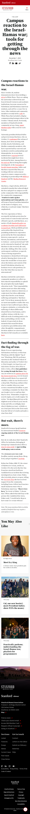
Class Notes (5, 759)
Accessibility (5, 769)
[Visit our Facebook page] (1, 766)
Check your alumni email (10, 720)
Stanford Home (9, 789)
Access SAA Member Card (10, 723)
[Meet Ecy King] (15, 546)
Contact (15, 738)
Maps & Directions (9, 792)
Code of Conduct (6, 771)
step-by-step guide (7, 447)
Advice (3, 749)
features (22, 431)
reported (14, 156)
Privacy (21, 792)
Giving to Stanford (8, 728)
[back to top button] (25, 809)
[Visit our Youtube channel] (13, 766)
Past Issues (5, 756)
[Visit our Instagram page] (9, 766)
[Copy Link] (20, 63)
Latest (3, 738)
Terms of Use (23, 769)
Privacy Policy (14, 769)
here (2, 335)
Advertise (15, 749)
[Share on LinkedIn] (13, 63)
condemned (13, 139)
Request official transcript (10, 726)
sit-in (3, 97)
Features (4, 742)
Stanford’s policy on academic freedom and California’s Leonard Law (13, 225)
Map (3, 712)
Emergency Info (9, 798)
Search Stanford (9, 795)
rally (21, 114)
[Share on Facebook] (10, 63)
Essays (3, 745)
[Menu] (27, 8)
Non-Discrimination (21, 801)
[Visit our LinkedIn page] (5, 766)
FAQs (14, 752)
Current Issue (6, 752)
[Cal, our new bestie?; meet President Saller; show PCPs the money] (15, 587)
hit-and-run (5, 163)
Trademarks (21, 798)
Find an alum (6, 718)
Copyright (21, 795)
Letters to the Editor (19, 742)
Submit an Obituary (19, 745)
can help (21, 459)
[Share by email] (16, 63)
